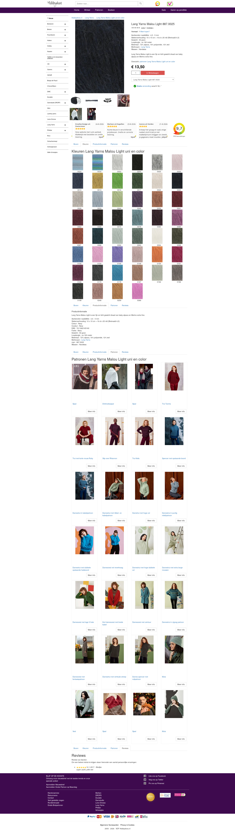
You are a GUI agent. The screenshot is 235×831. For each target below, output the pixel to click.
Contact (51, 798)
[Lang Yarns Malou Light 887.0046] (137, 199)
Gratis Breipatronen (55, 805)
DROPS (98, 795)
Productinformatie (99, 144)
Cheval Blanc (51, 86)
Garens (49, 69)
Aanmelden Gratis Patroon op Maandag (61, 787)
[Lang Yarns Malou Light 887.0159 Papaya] (157, 254)
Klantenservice (53, 793)
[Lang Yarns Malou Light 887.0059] (157, 199)
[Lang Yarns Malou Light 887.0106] (78, 254)
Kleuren (86, 144)
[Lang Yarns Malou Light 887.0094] (157, 236)
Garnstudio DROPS (53, 103)
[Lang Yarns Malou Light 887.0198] (78, 291)
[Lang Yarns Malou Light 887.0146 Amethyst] (117, 254)
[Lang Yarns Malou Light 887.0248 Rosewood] (98, 291)
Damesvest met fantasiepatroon (79, 677)
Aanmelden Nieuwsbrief (55, 784)
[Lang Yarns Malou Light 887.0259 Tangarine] (117, 291)
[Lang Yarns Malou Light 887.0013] (98, 181)
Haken (49, 40)
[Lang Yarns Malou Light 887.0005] (157, 162)
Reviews (125, 144)
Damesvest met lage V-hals (83, 622)
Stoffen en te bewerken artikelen (55, 57)
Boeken (111, 9)
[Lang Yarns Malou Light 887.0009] (177, 162)
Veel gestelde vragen (56, 800)
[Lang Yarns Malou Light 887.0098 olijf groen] (177, 236)
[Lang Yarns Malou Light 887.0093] (137, 236)
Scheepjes (99, 810)
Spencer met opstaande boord (174, 458)
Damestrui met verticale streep (114, 676)
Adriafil (49, 75)
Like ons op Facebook (157, 776)
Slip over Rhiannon (109, 458)
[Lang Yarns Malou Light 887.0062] (78, 217)
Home (76, 9)
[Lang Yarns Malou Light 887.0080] (157, 217)
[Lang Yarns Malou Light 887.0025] (177, 181)
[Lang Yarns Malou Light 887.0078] (137, 217)
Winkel (87, 9)
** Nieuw (50, 18)
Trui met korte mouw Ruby (83, 458)
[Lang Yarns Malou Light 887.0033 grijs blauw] (98, 199)
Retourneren (53, 795)
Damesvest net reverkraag (112, 567)
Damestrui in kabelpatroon (83, 513)
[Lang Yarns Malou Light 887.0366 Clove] (137, 291)
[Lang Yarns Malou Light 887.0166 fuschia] (78, 273)
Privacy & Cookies (127, 825)
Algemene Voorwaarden (109, 825)
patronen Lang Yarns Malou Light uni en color (157, 61)
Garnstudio (99, 800)
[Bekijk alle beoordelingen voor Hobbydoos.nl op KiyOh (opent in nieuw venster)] (159, 3)
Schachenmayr (52, 141)
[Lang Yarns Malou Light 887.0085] (177, 217)
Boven (76, 144)
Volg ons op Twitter (156, 779)
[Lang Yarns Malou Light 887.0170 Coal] (98, 273)
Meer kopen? (145, 31)
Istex (48, 108)
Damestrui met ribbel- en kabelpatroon (112, 514)
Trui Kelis (135, 458)
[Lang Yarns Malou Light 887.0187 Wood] (137, 273)
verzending (144, 86)
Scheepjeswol (52, 147)
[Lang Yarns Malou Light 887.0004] (137, 162)
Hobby (49, 46)
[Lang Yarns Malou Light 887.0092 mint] (117, 236)
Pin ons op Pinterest (156, 783)
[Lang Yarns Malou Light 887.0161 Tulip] (177, 254)
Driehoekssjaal (108, 403)
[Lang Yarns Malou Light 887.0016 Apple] (117, 181)
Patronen (99, 9)
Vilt (48, 64)
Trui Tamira (166, 403)
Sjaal (74, 403)
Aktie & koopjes (52, 152)
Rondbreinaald (53, 802)
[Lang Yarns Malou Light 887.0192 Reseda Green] (157, 273)
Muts (164, 676)
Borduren (50, 24)
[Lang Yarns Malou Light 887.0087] (78, 236)
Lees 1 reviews (147, 28)
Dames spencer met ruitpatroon (140, 677)
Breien (49, 29)
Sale (164, 9)
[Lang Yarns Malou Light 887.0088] (98, 236)
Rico (48, 136)
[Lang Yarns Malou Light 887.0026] (78, 199)
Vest (74, 731)
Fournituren (51, 35)
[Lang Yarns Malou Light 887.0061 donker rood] (177, 199)
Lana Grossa (51, 119)
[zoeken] (140, 3)
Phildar (49, 130)
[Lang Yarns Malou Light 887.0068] (98, 217)
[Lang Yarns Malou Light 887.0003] (117, 162)
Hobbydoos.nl (77, 17)
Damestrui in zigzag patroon (173, 622)
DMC (49, 91)
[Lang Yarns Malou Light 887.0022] (157, 181)
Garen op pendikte (179, 9)
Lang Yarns (51, 125)
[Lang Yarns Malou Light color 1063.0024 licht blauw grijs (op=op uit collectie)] (78, 162)
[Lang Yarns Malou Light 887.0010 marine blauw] (78, 181)
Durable (50, 97)
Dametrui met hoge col (141, 513)
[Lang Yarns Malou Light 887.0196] (177, 273)
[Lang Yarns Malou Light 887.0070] (117, 217)
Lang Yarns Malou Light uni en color (110, 17)
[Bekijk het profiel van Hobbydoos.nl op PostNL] (165, 795)
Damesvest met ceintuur (141, 622)
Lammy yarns (51, 114)
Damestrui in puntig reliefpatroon (169, 514)
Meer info (91, 411)
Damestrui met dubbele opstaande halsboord (82, 568)
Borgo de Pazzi (52, 80)
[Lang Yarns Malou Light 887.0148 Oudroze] (137, 254)
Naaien (49, 51)
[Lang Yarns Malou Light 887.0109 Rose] (98, 254)
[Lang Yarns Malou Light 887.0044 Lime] (117, 199)
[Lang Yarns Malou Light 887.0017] (137, 181)
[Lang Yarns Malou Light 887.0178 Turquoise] (117, 273)
